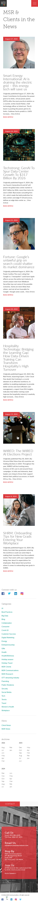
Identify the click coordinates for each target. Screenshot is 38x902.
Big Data (5, 616)
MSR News (6, 729)
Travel (4, 703)
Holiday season (7, 659)
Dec (20, 747)
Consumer (5, 627)
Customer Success (9, 634)
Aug (3, 747)
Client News (6, 725)
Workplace (6, 710)
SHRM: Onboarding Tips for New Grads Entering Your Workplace (17, 537)
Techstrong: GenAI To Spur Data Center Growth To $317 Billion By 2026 (19, 172)
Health (4, 652)
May (3, 755)
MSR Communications (10, 670)
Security (5, 689)
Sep (20, 753)
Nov (3, 776)
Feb (11, 747)
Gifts (3, 648)
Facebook (3, 593)
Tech (3, 696)
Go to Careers (10, 873)
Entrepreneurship (8, 645)
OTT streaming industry (10, 678)
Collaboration (7, 623)
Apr (3, 758)
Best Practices (7, 612)
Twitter (9, 593)
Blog (3, 619)
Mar (3, 761)
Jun (3, 753)
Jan (11, 750)
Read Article (8, 117)
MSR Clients (6, 667)
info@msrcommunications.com (16, 845)
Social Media (6, 692)
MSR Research (7, 674)
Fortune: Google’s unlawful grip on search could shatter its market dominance (18, 261)
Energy (4, 641)
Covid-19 (5, 630)
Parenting (5, 681)
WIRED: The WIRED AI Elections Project (18, 452)
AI (2, 608)
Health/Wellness (8, 656)
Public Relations (8, 685)
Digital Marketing (8, 637)
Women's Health (8, 707)
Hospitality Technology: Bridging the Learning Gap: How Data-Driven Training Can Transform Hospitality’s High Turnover (18, 357)
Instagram (22, 593)
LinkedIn (15, 593)
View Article (15, 114)
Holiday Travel (7, 663)
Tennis (4, 699)
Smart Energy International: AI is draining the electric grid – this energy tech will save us (17, 82)
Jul (3, 750)
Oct (20, 750)
